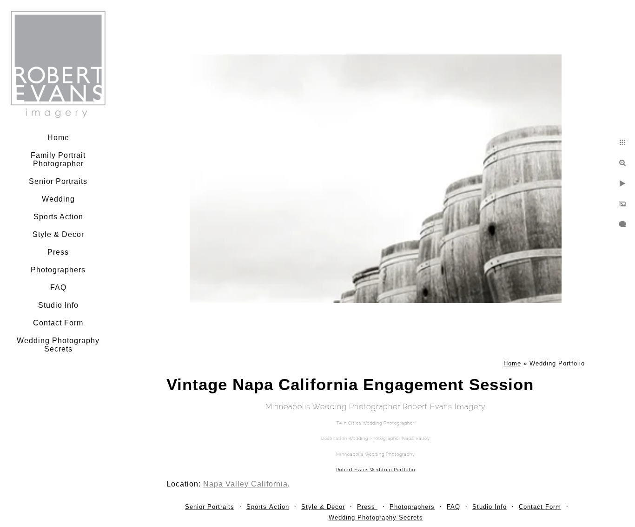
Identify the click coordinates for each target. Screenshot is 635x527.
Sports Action (58, 217)
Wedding (58, 199)
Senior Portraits (58, 181)
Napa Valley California (245, 484)
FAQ (58, 287)
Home (58, 138)
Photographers (58, 270)
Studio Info (58, 305)
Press (58, 252)
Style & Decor (58, 234)
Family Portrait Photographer (58, 159)
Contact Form (58, 323)
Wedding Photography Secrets (58, 345)
